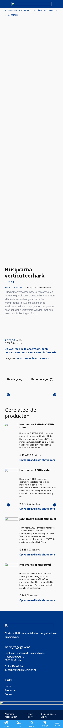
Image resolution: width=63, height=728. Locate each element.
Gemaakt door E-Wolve (49, 715)
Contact (9, 694)
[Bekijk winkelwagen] (45, 724)
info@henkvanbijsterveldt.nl (20, 670)
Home (7, 287)
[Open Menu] (57, 724)
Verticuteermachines (27, 358)
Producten (10, 690)
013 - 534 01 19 (14, 666)
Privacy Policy (30, 715)
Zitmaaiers (19, 287)
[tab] (15, 379)
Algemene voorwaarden (11, 715)
